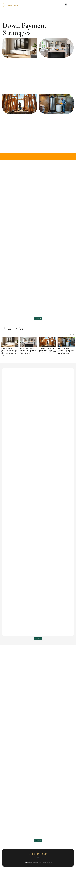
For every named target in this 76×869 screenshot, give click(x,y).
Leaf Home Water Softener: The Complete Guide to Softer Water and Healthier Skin (66, 351)
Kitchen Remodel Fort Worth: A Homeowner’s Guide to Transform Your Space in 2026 (28, 351)
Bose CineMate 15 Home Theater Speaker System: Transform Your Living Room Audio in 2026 (9, 351)
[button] (66, 4)
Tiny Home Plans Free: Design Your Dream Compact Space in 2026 (47, 350)
